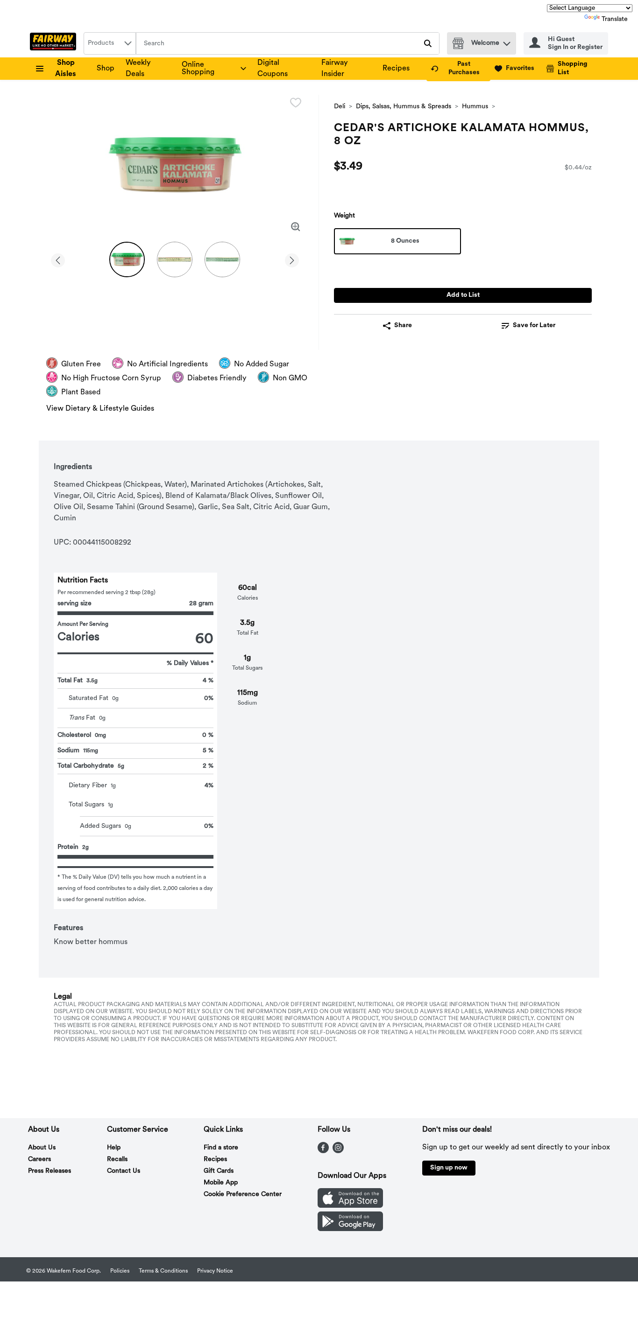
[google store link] (350, 1229)
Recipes (396, 68)
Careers (39, 1159)
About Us (42, 1147)
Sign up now (449, 1167)
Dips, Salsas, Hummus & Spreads (403, 106)
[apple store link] (350, 1206)
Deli (339, 106)
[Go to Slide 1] (127, 259)
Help (114, 1147)
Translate (615, 19)
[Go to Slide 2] (174, 259)
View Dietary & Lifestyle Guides (100, 409)
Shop (105, 68)
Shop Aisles (65, 68)
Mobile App (221, 1182)
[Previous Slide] (58, 259)
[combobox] (110, 43)
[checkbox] (295, 102)
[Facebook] (323, 1151)
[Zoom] (296, 227)
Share (403, 325)
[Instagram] (338, 1151)
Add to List (463, 295)
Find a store (221, 1147)
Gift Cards (219, 1171)
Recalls (117, 1159)
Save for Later (534, 325)
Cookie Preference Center (243, 1194)
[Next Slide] (292, 259)
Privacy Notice (215, 1271)
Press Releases (49, 1171)
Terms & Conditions (163, 1271)
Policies (119, 1271)
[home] (55, 43)
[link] (458, 68)
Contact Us (123, 1171)
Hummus (475, 106)
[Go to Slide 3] (222, 259)
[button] (506, 41)
